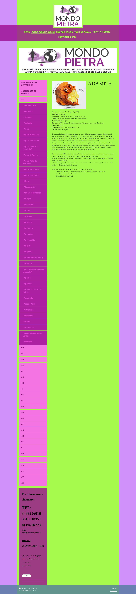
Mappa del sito (32, 588)
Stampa (24, 588)
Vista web (113, 591)
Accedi (114, 588)
